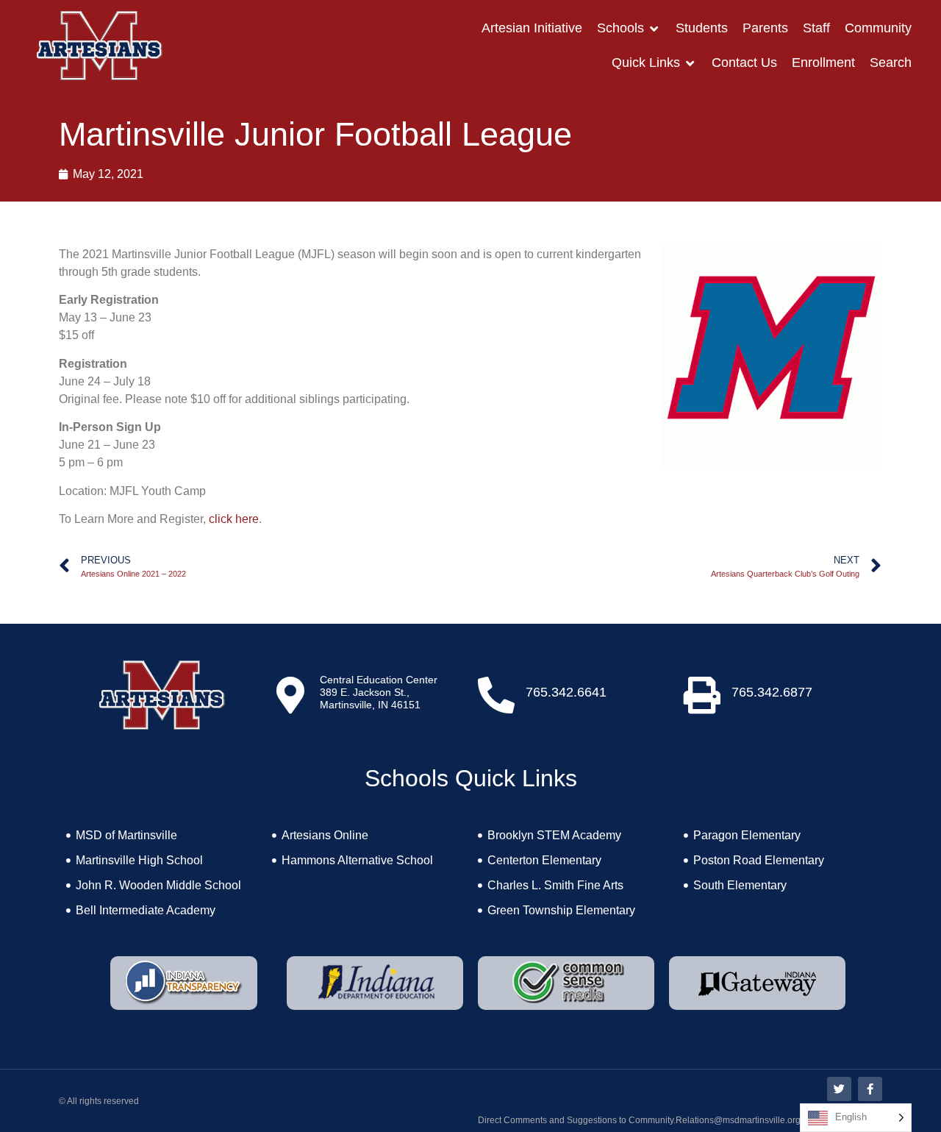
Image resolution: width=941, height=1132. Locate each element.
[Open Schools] (654, 28)
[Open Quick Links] (690, 63)
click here (234, 519)
